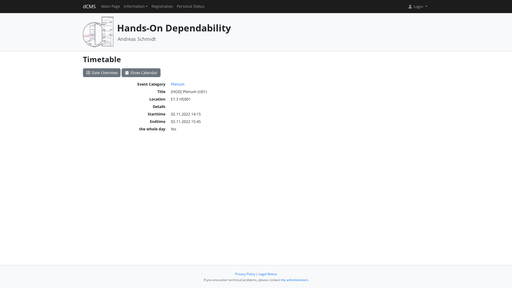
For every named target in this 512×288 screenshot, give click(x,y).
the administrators (294, 280)
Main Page (110, 6)
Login (418, 6)
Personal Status (191, 6)
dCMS (89, 6)
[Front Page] (98, 31)
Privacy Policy (245, 274)
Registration (162, 6)
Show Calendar (143, 72)
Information (134, 6)
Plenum (178, 84)
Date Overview (104, 72)
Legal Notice (268, 274)
